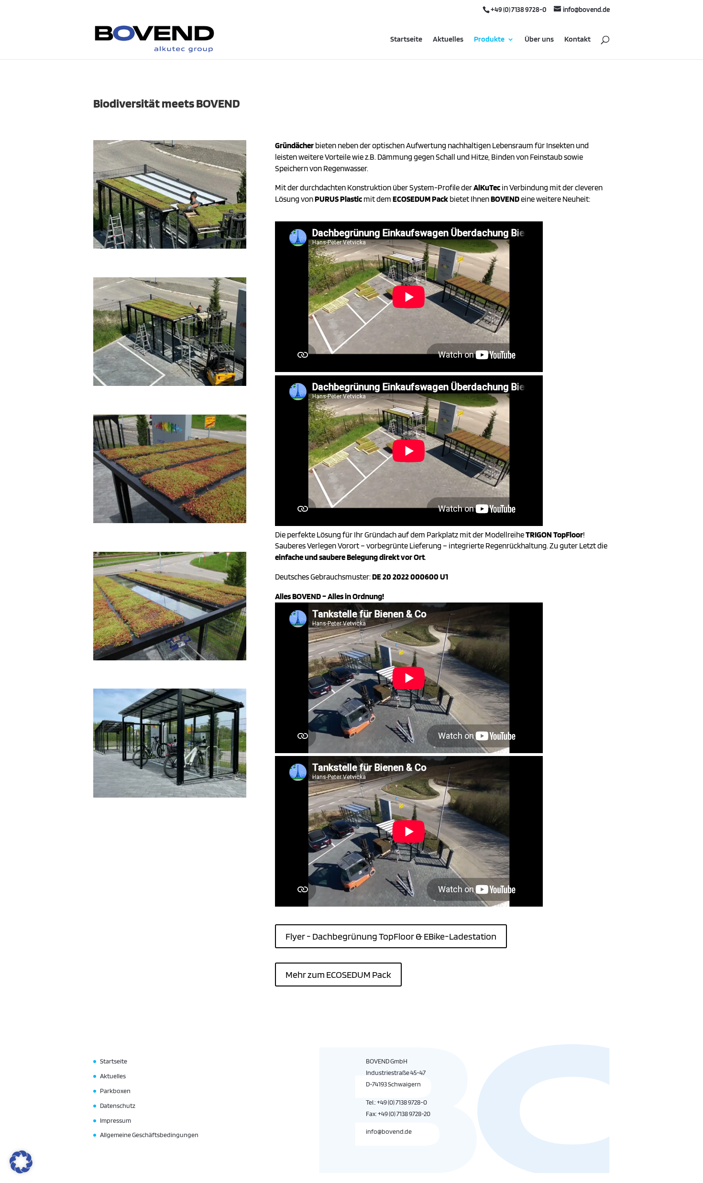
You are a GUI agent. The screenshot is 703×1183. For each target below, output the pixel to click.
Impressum (115, 1120)
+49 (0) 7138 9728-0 (519, 9)
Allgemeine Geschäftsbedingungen (149, 1135)
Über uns (539, 40)
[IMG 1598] (169, 246)
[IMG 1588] (169, 383)
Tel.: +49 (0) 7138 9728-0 (396, 1102)
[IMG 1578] (169, 658)
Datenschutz (117, 1105)
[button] (21, 1162)
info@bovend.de (389, 1131)
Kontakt (577, 40)
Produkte (489, 40)
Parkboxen (115, 1091)
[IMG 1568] (169, 521)
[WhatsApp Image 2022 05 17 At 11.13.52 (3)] (169, 795)
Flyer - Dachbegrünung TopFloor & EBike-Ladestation (391, 936)
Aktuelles (448, 40)
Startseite (406, 40)
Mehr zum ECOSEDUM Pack (338, 974)
